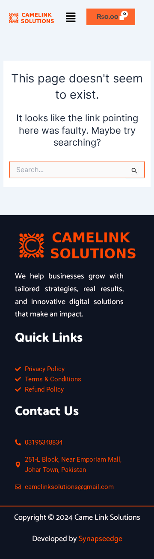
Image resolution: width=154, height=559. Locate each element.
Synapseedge (100, 539)
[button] (71, 18)
